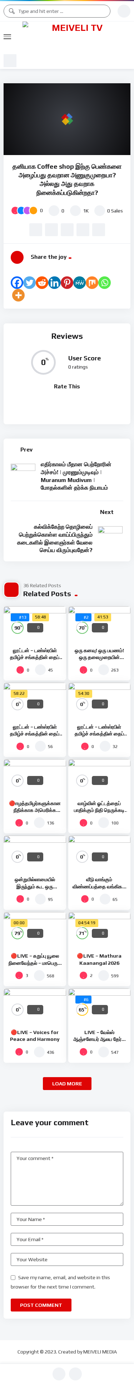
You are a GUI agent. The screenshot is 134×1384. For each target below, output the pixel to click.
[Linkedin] (54, 282)
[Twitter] (29, 282)
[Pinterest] (67, 282)
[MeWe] (79, 282)
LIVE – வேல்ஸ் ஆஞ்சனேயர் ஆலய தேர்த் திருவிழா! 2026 (99, 1039)
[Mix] (92, 282)
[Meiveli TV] (74, 37)
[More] (18, 295)
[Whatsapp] (104, 282)
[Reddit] (42, 282)
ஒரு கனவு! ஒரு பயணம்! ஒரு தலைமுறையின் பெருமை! (99, 657)
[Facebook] (17, 282)
